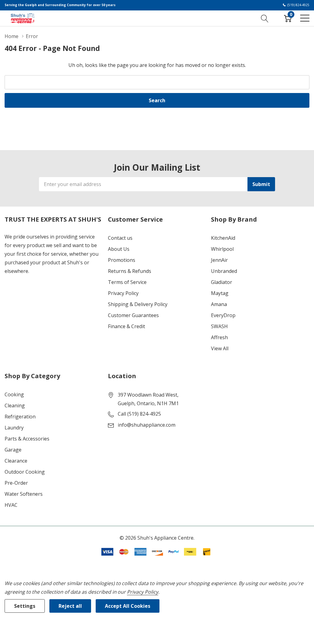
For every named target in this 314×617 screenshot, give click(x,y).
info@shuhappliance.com (146, 424)
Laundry (14, 427)
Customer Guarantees (133, 315)
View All (219, 348)
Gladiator (221, 282)
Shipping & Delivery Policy (137, 304)
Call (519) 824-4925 (139, 413)
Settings (24, 606)
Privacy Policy (123, 293)
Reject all (70, 606)
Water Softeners (24, 494)
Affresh (219, 337)
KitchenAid (223, 238)
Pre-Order (16, 482)
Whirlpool (222, 249)
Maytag (219, 293)
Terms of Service (127, 282)
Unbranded (224, 271)
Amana (219, 304)
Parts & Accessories (27, 438)
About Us (118, 249)
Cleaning (15, 405)
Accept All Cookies (127, 606)
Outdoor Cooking (25, 471)
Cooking (14, 394)
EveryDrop (223, 315)
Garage (13, 449)
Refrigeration (20, 416)
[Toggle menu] (304, 18)
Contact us (120, 238)
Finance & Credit (126, 326)
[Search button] (265, 18)
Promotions (121, 260)
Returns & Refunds (129, 271)
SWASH (219, 326)
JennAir (219, 260)
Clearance (16, 460)
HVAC (11, 505)
